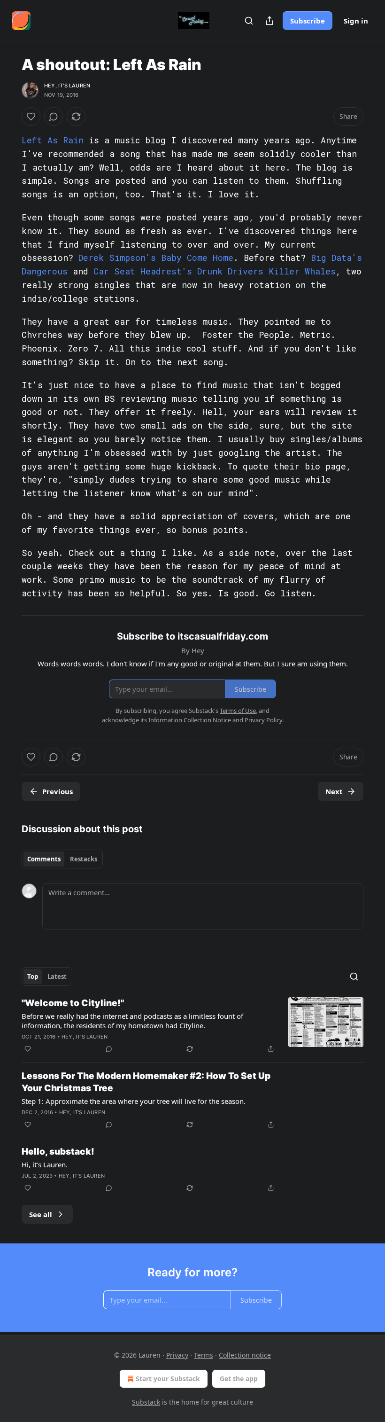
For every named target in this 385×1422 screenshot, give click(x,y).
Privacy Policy (263, 720)
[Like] (31, 116)
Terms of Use (238, 710)
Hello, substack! (58, 1151)
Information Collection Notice (189, 720)
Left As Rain (53, 140)
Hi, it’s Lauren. (45, 1164)
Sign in (356, 20)
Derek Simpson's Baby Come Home (155, 257)
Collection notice (245, 1355)
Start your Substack (168, 1378)
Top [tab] (32, 976)
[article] (192, 1025)
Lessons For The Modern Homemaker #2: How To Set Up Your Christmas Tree (146, 1082)
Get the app (239, 1378)
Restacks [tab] (83, 859)
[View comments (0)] (53, 116)
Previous (57, 791)
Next (334, 791)
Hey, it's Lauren (67, 85)
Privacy (177, 1355)
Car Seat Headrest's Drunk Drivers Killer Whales (214, 271)
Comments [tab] (44, 859)
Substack (146, 1402)
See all (40, 1214)
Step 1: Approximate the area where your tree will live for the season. (134, 1101)
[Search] (248, 20)
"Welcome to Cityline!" (73, 1003)
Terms (203, 1355)
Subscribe (307, 20)
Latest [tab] (57, 976)
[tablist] (62, 859)
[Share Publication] (269, 20)
